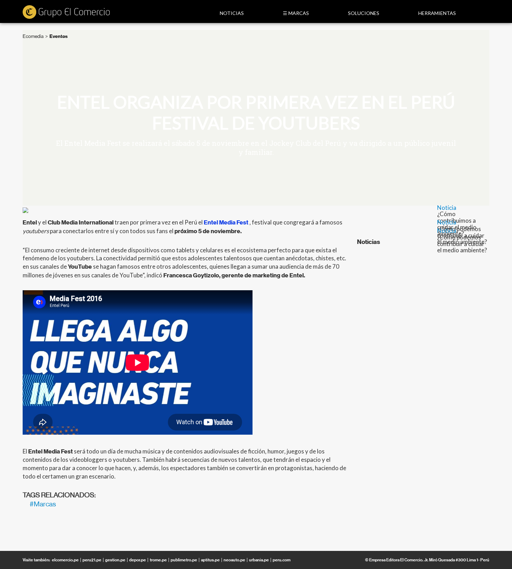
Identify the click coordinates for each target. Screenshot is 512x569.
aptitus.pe (210, 560)
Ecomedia (33, 36)
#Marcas (43, 504)
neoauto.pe (234, 560)
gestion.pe (115, 560)
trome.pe (158, 560)
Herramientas (437, 13)
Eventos (58, 36)
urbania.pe (259, 560)
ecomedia (66, 12)
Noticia (446, 207)
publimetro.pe (184, 560)
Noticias (232, 13)
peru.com (281, 560)
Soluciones (363, 13)
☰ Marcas (296, 13)
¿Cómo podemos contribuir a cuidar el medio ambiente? (462, 244)
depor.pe (137, 560)
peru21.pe (92, 560)
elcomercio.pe (65, 560)
